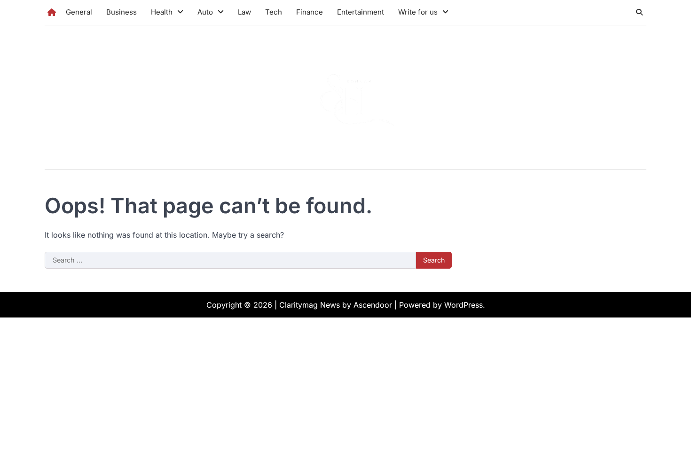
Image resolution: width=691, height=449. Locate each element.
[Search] (639, 12)
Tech (273, 12)
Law (244, 12)
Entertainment (360, 12)
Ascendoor (372, 305)
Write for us (418, 12)
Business (121, 12)
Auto (205, 12)
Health (162, 12)
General (79, 12)
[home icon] (52, 12)
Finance (309, 12)
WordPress (463, 305)
